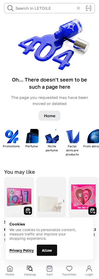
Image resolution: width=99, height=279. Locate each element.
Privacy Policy (21, 250)
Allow (47, 250)
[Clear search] (81, 8)
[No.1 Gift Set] (51, 197)
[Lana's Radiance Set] (19, 197)
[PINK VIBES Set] (83, 197)
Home (49, 115)
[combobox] (44, 8)
